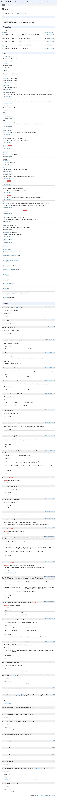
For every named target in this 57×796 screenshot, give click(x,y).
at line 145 (53, 409)
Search (52, 2)
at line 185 (53, 450)
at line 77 (53, 754)
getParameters (6, 160)
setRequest (5, 78)
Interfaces (37, 2)
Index (47, 2)
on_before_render (7, 174)
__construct (5, 63)
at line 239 (53, 518)
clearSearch (5, 279)
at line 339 (53, 661)
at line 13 (53, 687)
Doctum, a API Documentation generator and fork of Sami (45, 795)
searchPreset (6, 297)
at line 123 (53, 380)
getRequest (5, 71)
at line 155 (53, 422)
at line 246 (53, 527)
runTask (5, 210)
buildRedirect (6, 203)
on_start (5, 167)
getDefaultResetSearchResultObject (11, 255)
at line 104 (53, 767)
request (4, 225)
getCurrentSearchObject (8, 283)
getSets (4, 114)
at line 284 (53, 576)
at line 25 (53, 714)
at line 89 (53, 339)
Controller (14, 5)
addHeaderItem (6, 92)
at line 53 (53, 740)
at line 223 (53, 498)
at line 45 (53, 733)
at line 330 (53, 641)
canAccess (5, 245)
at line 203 (53, 476)
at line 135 (53, 393)
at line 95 (53, 761)
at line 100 (53, 352)
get (4, 138)
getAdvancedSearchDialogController (11, 251)
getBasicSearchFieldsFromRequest (11, 269)
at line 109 (53, 782)
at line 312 (53, 618)
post (4, 188)
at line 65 (53, 319)
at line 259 (53, 536)
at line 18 (53, 694)
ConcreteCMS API (6, 2)
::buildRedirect (12, 572)
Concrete (8, 5)
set (3, 105)
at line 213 (53, 485)
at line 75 (53, 326)
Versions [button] (17, 2)
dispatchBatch (6, 239)
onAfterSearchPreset (7, 293)
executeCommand (7, 232)
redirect (4, 195)
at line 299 (53, 601)
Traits (43, 2)
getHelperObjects (7, 130)
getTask (5, 145)
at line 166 (53, 435)
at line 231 (53, 511)
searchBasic (5, 274)
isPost (4, 181)
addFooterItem (6, 99)
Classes (23, 2)
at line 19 (53, 306)
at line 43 (53, 720)
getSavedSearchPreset (8, 265)
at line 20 (53, 707)
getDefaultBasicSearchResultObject (11, 260)
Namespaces (30, 2)
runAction (5, 217)
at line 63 (53, 747)
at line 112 (53, 367)
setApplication (6, 56)
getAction (5, 152)
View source (28, 13)
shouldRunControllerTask (8, 122)
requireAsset (6, 85)
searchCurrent (6, 288)
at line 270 (53, 561)
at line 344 (53, 674)
